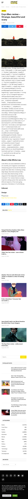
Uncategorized (5, 453)
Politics (3, 444)
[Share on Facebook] (5, 26)
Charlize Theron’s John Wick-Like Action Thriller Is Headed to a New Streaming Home (13, 276)
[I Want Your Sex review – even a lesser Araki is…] (14, 243)
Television (4, 451)
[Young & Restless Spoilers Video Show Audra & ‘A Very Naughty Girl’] (14, 221)
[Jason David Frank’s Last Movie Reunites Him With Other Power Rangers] (14, 312)
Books (3, 425)
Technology (4, 448)
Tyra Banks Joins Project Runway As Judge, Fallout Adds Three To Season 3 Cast (18, 391)
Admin (4, 22)
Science (3, 446)
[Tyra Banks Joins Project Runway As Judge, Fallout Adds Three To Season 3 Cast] (6, 392)
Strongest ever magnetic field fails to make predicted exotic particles (18, 399)
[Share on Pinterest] (19, 26)
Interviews (4, 434)
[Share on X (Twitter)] (12, 26)
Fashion (3, 432)
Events (3, 429)
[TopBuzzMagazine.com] (13, 2)
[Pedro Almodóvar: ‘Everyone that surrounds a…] (14, 290)
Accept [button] (15, 495)
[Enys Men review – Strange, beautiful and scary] (14, 38)
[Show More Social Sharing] (25, 26)
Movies (4, 10)
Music (3, 439)
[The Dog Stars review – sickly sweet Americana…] (14, 335)
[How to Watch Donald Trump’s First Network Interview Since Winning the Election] (6, 370)
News (3, 441)
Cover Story (4, 427)
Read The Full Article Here (9, 198)
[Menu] (2, 2)
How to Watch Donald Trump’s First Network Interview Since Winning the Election (18, 369)
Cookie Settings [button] (6, 495)
